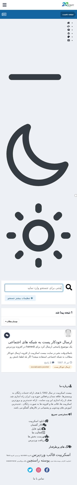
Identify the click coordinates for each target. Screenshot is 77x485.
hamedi (30, 346)
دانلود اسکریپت (37, 420)
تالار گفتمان (37, 424)
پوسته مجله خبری (55, 461)
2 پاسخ (48, 362)
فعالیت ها (37, 432)
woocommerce (11, 461)
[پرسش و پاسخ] (35, 30)
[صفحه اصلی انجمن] (35, 23)
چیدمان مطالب (11, 321)
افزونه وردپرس (14, 346)
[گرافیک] (35, 37)
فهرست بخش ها (36, 436)
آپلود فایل (37, 428)
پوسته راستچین (38, 460)
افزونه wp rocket (26, 455)
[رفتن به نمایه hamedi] (68, 333)
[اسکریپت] (35, 26)
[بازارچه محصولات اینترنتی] (35, 40)
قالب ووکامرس (21, 461)
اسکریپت (63, 454)
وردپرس (17, 455)
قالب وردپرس (43, 454)
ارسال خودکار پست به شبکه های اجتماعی (40, 342)
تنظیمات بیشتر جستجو (19, 298)
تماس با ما (38, 478)
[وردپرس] (35, 33)
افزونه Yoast (10, 455)
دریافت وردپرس (36, 440)
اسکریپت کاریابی (66, 461)
